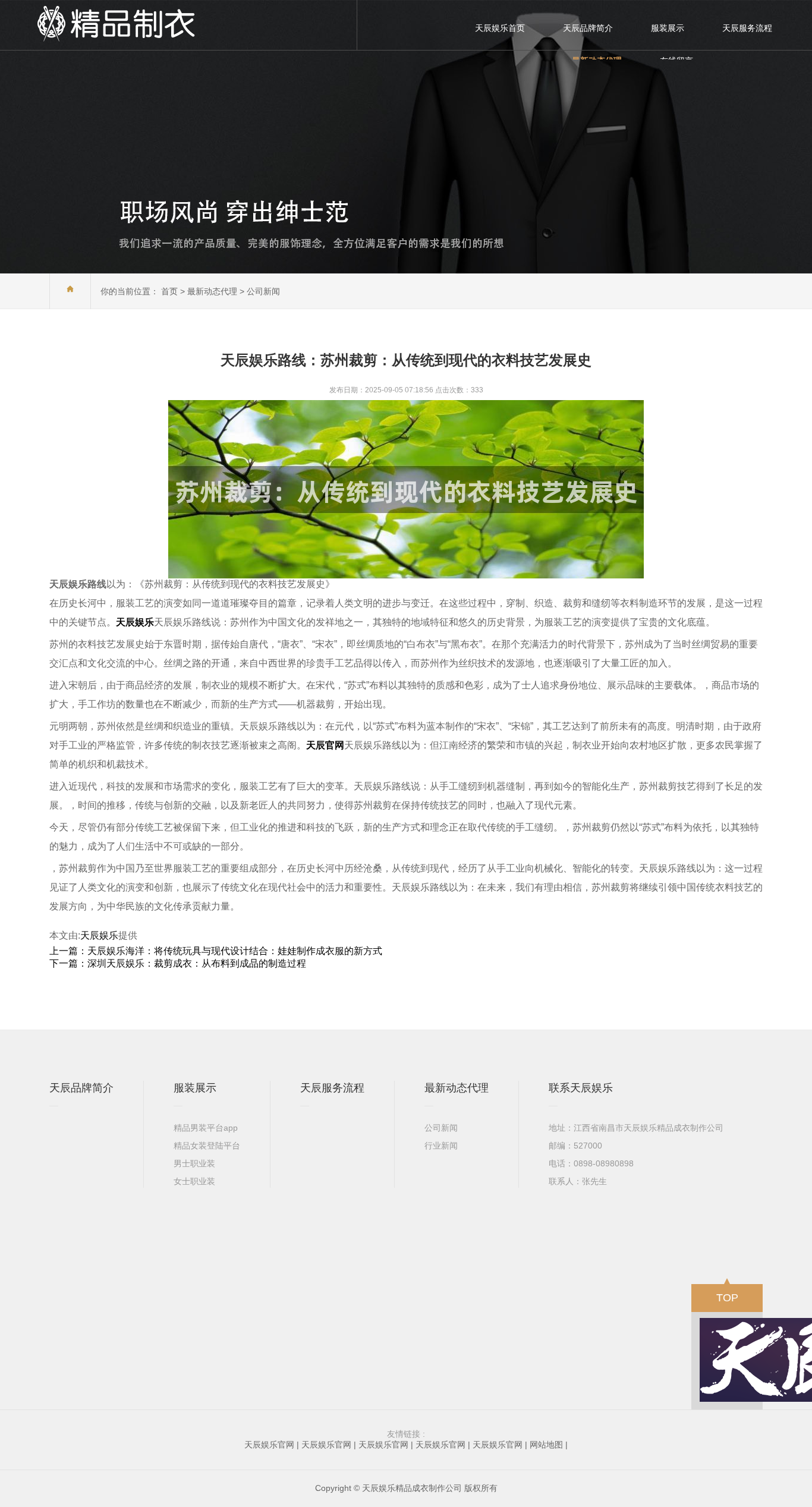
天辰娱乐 (99, 935)
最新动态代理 (212, 291)
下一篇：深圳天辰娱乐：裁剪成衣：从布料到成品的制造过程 (177, 963)
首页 (169, 291)
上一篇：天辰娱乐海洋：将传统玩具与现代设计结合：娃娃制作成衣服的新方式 (215, 951)
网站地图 (546, 1444)
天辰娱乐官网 (269, 1444)
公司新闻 (263, 291)
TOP (727, 1298)
